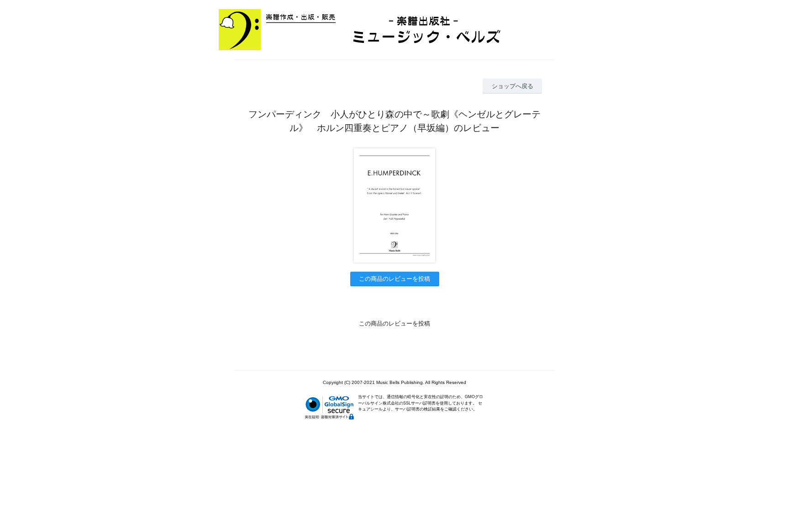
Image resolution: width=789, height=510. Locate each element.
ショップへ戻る (512, 86)
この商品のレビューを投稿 (394, 278)
